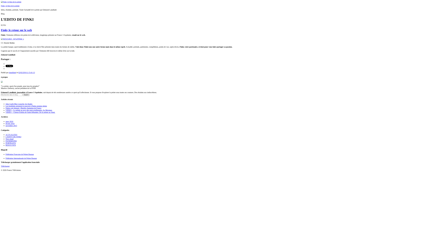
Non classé (10, 139)
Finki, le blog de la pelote (10, 6)
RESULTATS (11, 145)
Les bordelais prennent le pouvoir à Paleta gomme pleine (26, 106)
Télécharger (5, 166)
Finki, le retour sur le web (16, 30)
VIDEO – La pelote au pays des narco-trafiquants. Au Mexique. (29, 110)
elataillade (12, 73)
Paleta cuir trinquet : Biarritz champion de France (23, 108)
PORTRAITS (11, 143)
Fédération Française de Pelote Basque (20, 154)
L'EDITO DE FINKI (13, 137)
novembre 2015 (11, 126)
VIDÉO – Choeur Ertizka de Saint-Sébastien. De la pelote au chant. (30, 112)
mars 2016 (9, 121)
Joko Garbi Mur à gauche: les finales (19, 104)
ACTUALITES (11, 135)
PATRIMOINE (11, 141)
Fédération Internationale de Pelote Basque (21, 158)
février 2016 (10, 124)
